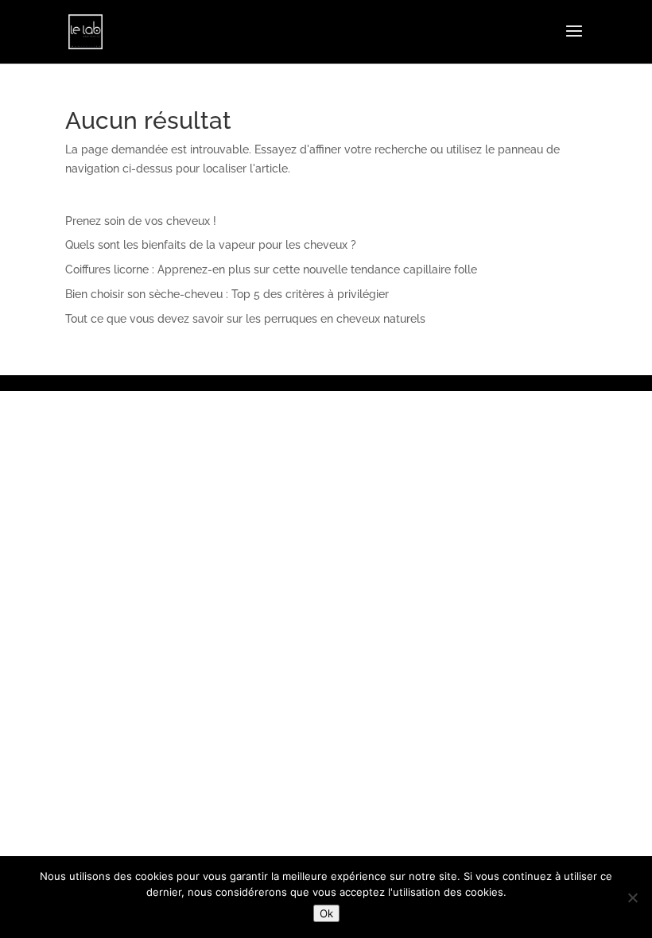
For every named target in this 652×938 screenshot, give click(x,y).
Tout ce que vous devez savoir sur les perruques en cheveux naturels (245, 318)
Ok (326, 913)
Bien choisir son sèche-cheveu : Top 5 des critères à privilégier (227, 294)
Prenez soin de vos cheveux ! (140, 221)
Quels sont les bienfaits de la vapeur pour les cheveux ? (210, 244)
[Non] (632, 897)
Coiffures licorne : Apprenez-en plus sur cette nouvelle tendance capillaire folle (271, 269)
